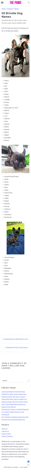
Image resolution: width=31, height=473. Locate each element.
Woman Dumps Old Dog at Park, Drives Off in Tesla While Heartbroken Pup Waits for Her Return (15, 404)
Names (16, 9)
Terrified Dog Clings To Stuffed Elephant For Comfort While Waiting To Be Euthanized (15, 412)
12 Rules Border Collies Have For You (16, 339)
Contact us (5, 431)
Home (3, 9)
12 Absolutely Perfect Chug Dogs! (16, 348)
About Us (5, 429)
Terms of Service (7, 436)
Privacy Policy (6, 434)
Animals (10, 9)
